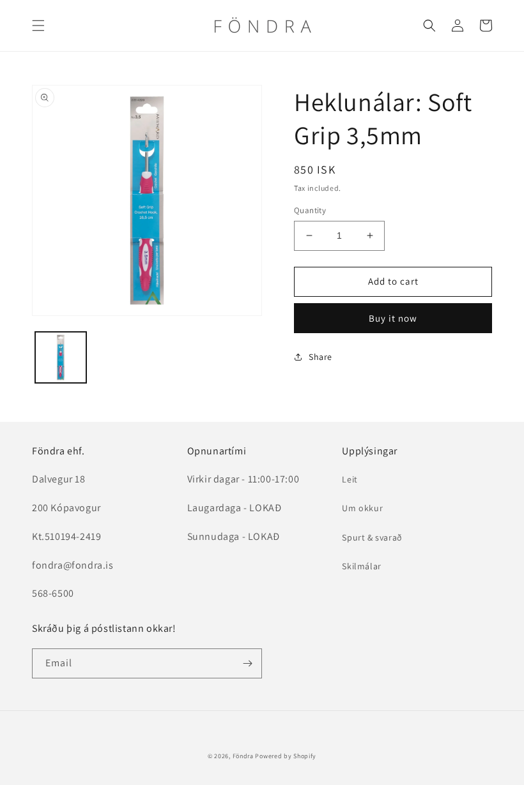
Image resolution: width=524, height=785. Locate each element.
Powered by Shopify (285, 756)
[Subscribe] (247, 663)
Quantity (310, 210)
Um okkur (362, 508)
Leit (349, 479)
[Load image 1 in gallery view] (60, 357)
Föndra (243, 756)
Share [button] (320, 357)
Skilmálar (361, 566)
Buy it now (393, 318)
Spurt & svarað (372, 537)
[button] (38, 25)
